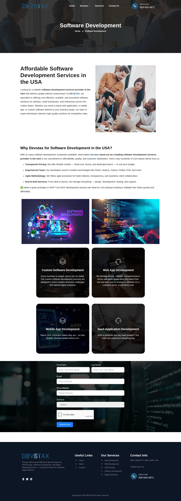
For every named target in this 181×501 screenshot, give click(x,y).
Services (84, 6)
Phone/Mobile (63, 388)
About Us (99, 6)
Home (72, 6)
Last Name (96, 365)
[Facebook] (23, 479)
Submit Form (64, 424)
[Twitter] (27, 479)
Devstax (94, 154)
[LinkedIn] (31, 479)
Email (59, 376)
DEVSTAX (74, 93)
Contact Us (114, 6)
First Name (61, 365)
